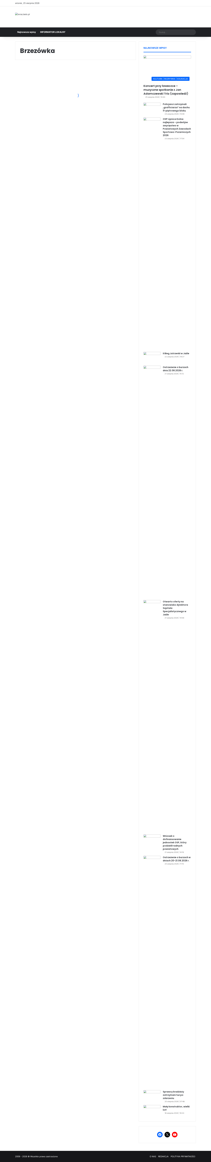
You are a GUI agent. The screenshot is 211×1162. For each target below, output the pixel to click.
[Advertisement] (136, 16)
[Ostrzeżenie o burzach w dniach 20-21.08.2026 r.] (151, 972)
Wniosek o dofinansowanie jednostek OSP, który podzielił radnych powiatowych (174, 842)
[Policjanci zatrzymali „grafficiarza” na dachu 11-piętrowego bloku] (151, 108)
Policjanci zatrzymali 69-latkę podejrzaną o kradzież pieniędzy (106, 175)
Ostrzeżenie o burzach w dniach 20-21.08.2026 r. (177, 859)
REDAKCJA (163, 1156)
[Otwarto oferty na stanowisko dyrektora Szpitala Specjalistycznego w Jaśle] (151, 716)
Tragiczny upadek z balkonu (38, 252)
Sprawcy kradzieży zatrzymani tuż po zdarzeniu (173, 1095)
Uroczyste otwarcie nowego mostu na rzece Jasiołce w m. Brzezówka (43, 101)
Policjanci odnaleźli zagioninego (101, 275)
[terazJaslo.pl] (22, 14)
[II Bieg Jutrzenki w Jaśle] (151, 357)
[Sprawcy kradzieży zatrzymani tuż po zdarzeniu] (151, 1096)
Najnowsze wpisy (26, 32)
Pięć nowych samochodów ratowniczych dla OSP (103, 324)
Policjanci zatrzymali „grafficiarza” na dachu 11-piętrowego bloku (176, 107)
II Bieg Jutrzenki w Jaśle (176, 353)
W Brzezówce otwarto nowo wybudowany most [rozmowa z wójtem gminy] (106, 121)
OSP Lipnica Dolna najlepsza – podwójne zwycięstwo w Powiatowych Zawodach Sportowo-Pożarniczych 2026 (177, 127)
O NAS (153, 1156)
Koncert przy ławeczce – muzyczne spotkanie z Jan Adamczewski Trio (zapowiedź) (165, 90)
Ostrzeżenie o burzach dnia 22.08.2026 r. (175, 369)
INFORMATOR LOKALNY (52, 32)
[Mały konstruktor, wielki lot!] (151, 1111)
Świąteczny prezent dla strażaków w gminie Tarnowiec (42, 347)
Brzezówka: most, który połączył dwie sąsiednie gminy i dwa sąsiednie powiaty (42, 196)
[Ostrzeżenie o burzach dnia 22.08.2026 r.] (151, 482)
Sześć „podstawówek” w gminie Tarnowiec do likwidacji (42, 399)
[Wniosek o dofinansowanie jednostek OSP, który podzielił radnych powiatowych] (151, 840)
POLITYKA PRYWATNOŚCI (183, 1156)
